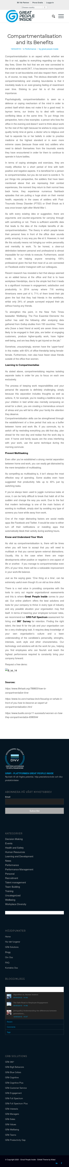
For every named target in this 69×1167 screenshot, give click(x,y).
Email (7, 797)
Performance (30, 48)
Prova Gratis (37, 2)
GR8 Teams (10, 1134)
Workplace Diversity (15, 904)
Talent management (15, 882)
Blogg (7, 952)
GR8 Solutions (12, 946)
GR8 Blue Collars (13, 1072)
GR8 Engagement (13, 1092)
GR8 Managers (12, 1113)
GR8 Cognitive (12, 1077)
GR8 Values (10, 1124)
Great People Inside (37, 596)
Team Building (12, 886)
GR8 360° (9, 1061)
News (8, 860)
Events (9, 843)
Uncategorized (12, 895)
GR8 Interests (11, 1108)
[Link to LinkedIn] (56, 1163)
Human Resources (15, 852)
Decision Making (14, 839)
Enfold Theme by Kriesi (46, 1159)
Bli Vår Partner (23, 2)
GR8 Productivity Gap (15, 1139)
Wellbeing (10, 899)
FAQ (7, 962)
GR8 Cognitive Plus (14, 1082)
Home (8, 936)
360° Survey (24, 621)
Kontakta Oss (11, 967)
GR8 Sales (10, 1119)
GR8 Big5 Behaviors (14, 1066)
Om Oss (9, 957)
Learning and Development (19, 856)
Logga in (50, 2)
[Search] (52, 16)
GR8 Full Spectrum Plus (16, 1103)
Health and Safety (14, 847)
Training (9, 891)
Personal (9, 873)
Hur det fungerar (12, 941)
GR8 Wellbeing (12, 1129)
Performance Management (19, 869)
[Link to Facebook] (61, 1163)
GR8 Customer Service (16, 1087)
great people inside (50, 48)
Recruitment (11, 878)
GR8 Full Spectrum (37, 617)
